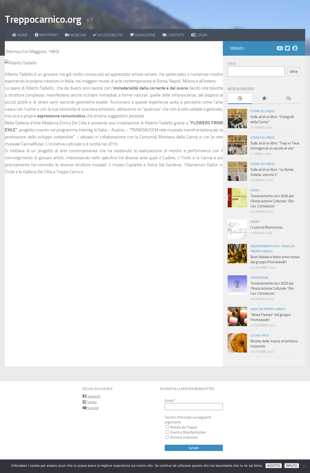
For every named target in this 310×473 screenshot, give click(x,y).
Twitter (91, 402)
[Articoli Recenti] (240, 98)
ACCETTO (273, 465)
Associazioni (259, 277)
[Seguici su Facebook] (295, 48)
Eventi (255, 190)
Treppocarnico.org (43, 19)
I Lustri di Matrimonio (266, 227)
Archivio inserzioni (184, 437)
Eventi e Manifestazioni (188, 432)
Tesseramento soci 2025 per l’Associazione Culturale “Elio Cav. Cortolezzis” (272, 288)
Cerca (232, 63)
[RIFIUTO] (304, 466)
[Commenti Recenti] (288, 98)
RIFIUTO (291, 465)
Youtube (92, 408)
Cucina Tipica (259, 335)
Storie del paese (262, 111)
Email (170, 400)
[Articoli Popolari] (264, 98)
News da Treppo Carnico (268, 309)
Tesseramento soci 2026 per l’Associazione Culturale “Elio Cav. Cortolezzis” (272, 201)
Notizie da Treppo (183, 427)
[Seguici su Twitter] (287, 48)
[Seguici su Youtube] (279, 48)
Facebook (93, 396)
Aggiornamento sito (264, 246)
